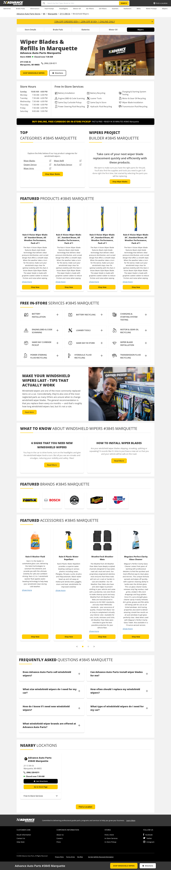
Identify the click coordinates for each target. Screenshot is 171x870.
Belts (139, 8)
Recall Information (24, 835)
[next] (94, 646)
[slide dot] (82, 646)
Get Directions (42, 781)
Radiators (127, 8)
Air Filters (90, 8)
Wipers (165, 8)
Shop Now (35, 287)
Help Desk (20, 842)
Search (124, 3)
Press (59, 842)
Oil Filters (103, 8)
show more (27, 282)
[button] (41, 315)
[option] (35, 248)
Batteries (7, 8)
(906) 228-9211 (32, 772)
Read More (29, 412)
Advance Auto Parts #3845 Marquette (40, 759)
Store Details (30, 29)
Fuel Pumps (49, 8)
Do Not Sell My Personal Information (101, 857)
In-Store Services (111, 838)
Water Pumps (151, 8)
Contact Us (21, 838)
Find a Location (85, 807)
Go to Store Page (40, 787)
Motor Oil (77, 8)
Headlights (63, 8)
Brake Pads (20, 8)
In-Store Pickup (110, 842)
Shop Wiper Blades (52, 174)
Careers (60, 838)
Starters (115, 8)
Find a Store (109, 835)
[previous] (76, 646)
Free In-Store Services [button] (33, 796)
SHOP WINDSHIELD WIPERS (34, 73)
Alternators (34, 8)
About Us (60, 835)
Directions (59, 73)
